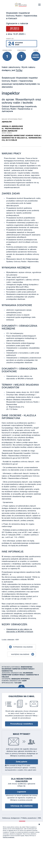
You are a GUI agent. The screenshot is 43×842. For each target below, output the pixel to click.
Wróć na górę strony (21, 686)
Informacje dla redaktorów (22, 806)
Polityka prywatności (29, 818)
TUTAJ (19, 70)
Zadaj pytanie (21, 762)
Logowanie (21, 792)
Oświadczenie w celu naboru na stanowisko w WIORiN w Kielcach (19, 630)
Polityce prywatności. (9, 837)
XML (39, 818)
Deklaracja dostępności (11, 818)
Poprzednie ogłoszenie (23, 647)
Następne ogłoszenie (20, 654)
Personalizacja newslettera (21, 724)
